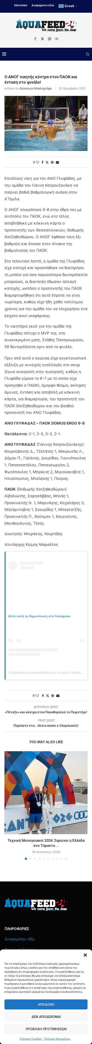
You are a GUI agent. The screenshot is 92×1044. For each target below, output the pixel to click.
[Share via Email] (57, 162)
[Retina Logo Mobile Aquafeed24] (36, 904)
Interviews (20, 5)
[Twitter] (42, 38)
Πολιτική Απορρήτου (57, 1038)
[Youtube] (56, 38)
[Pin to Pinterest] (52, 162)
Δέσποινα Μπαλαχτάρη (36, 88)
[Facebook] (35, 38)
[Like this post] (37, 162)
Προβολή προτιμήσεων (46, 1029)
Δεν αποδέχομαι (46, 1017)
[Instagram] (49, 38)
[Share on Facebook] (42, 162)
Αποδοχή (46, 1005)
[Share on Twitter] (47, 162)
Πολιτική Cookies (31, 1038)
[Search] (87, 54)
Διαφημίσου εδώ (43, 5)
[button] (85, 955)
